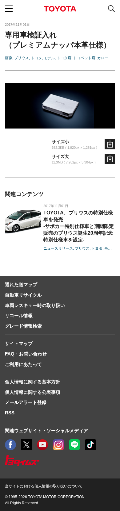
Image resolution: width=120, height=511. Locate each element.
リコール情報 (19, 315)
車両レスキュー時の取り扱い (35, 305)
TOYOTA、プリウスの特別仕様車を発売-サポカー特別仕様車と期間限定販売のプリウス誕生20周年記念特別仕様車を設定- (78, 226)
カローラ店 (106, 58)
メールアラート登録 (25, 402)
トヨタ (36, 58)
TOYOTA (60, 9)
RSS (9, 412)
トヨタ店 (64, 58)
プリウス (21, 58)
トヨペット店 (84, 58)
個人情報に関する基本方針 (32, 381)
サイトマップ (19, 343)
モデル (49, 58)
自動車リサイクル (23, 295)
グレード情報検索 (23, 325)
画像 (8, 58)
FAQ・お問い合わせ (26, 353)
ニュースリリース (58, 248)
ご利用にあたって (23, 364)
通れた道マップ (21, 284)
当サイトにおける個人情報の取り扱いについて (43, 486)
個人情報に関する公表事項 (32, 392)
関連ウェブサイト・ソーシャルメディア (46, 430)
